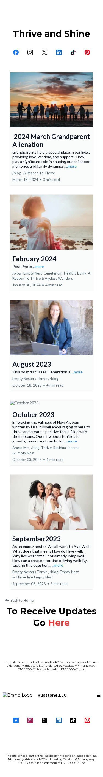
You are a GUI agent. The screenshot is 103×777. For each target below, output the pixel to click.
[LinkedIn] (59, 52)
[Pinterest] (87, 52)
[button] (51, 129)
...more (71, 166)
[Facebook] (16, 52)
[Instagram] (30, 52)
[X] (44, 52)
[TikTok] (73, 52)
